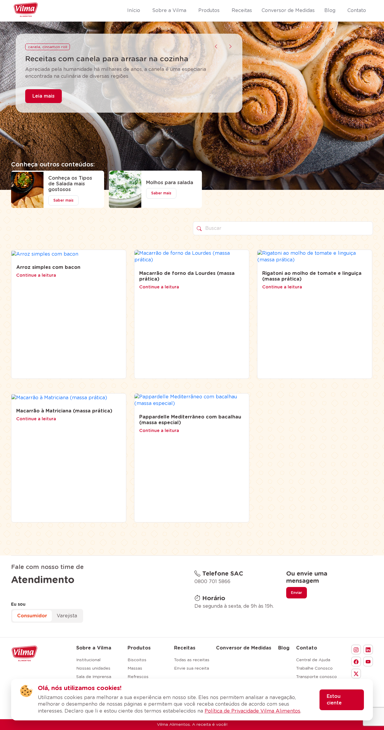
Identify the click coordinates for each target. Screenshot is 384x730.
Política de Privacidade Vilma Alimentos (252, 711)
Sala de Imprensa (93, 677)
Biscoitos (137, 660)
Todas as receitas (191, 660)
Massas (135, 668)
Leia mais (43, 104)
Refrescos (138, 677)
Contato (306, 648)
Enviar (296, 593)
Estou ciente (334, 699)
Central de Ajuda (313, 660)
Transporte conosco (316, 677)
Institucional (88, 660)
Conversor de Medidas (243, 648)
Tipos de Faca (41, 47)
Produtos (139, 648)
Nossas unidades (93, 668)
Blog (284, 648)
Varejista (67, 615)
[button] (216, 46)
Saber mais (63, 200)
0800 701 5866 (212, 581)
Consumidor (32, 615)
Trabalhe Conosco (314, 668)
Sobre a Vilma (93, 648)
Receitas (184, 648)
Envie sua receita (191, 668)
